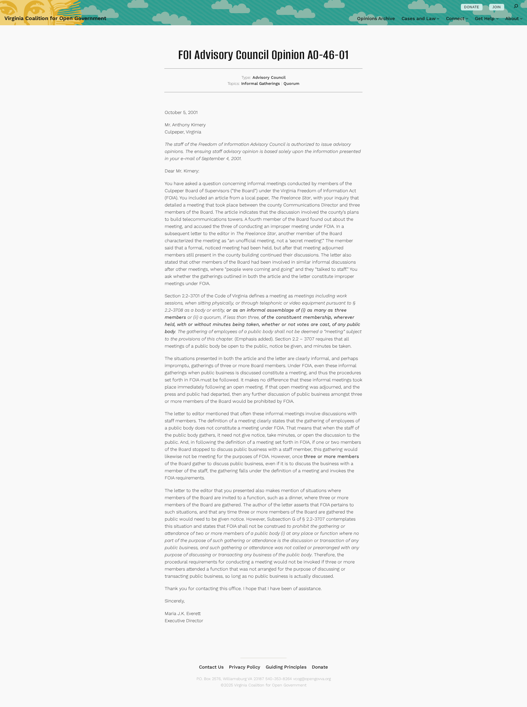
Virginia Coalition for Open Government (55, 18)
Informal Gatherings (260, 83)
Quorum (291, 83)
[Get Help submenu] (497, 18)
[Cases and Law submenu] (438, 18)
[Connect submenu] (467, 18)
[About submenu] (521, 18)
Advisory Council (269, 77)
